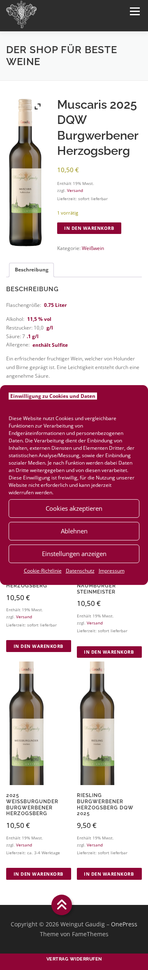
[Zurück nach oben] (61, 905)
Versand (75, 190)
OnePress (124, 924)
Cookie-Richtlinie (43, 570)
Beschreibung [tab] (32, 269)
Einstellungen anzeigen (74, 553)
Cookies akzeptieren (74, 508)
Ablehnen (74, 531)
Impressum (112, 570)
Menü (134, 11)
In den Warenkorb (89, 228)
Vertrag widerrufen (74, 959)
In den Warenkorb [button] (38, 646)
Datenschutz (80, 570)
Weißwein (93, 248)
